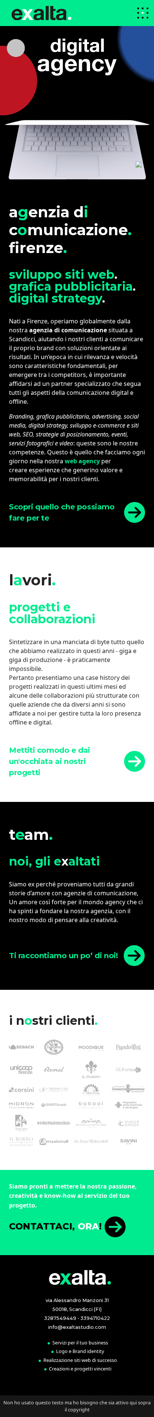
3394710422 (95, 1318)
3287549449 (60, 1318)
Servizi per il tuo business (80, 1342)
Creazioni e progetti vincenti (80, 1368)
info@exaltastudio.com (77, 1327)
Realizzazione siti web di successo (80, 1360)
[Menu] (142, 13)
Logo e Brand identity (80, 1351)
